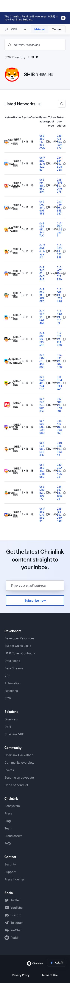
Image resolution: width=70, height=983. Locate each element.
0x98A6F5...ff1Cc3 (59, 317)
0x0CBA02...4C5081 (59, 470)
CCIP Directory (14, 57)
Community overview (19, 762)
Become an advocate (19, 777)
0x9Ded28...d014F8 (42, 207)
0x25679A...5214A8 (59, 295)
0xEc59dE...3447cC (42, 229)
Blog (7, 821)
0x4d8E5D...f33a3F (42, 339)
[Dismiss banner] (63, 18)
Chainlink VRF (14, 734)
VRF (7, 676)
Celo (10, 251)
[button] (62, 104)
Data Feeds (12, 661)
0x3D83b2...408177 (42, 492)
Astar (10, 163)
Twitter (15, 900)
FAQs (8, 843)
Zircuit (10, 492)
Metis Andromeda (10, 361)
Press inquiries (14, 879)
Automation (12, 683)
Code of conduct (16, 785)
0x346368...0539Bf (59, 251)
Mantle (10, 339)
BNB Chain (10, 229)
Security (10, 864)
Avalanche (10, 185)
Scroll (10, 448)
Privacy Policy (20, 975)
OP (11, 404)
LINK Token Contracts (19, 653)
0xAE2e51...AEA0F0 (42, 295)
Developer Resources (19, 638)
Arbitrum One (10, 141)
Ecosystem (12, 806)
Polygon (10, 426)
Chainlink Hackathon (18, 755)
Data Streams (13, 668)
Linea (10, 317)
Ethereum (10, 273)
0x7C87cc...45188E (42, 361)
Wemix (10, 470)
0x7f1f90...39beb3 (59, 229)
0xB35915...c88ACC (42, 141)
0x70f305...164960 (59, 339)
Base (10, 207)
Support (10, 872)
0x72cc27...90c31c (41, 404)
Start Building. (24, 19)
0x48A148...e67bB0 (59, 361)
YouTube (16, 908)
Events (9, 770)
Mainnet (39, 29)
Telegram (17, 923)
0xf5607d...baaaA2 (42, 251)
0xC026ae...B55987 (59, 207)
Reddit (14, 938)
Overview (11, 719)
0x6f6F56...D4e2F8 (59, 185)
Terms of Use (50, 975)
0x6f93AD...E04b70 (59, 141)
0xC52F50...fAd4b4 (42, 317)
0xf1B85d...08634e (59, 448)
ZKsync (10, 514)
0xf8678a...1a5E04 (59, 492)
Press (8, 813)
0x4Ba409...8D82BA (59, 163)
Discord (15, 915)
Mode (10, 383)
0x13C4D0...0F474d (59, 383)
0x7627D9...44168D (42, 426)
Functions (11, 691)
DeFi (7, 727)
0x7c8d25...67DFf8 (59, 404)
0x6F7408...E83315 (42, 448)
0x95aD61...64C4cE (42, 273)
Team (8, 828)
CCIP (8, 698)
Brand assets (13, 836)
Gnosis (10, 295)
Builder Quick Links (17, 646)
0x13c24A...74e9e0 (42, 470)
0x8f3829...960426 (59, 514)
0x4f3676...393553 (59, 426)
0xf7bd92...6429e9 (42, 163)
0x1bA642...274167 (42, 383)
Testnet (57, 29)
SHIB (34, 57)
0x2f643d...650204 (42, 185)
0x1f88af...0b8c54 (42, 514)
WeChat (15, 930)
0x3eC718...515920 (59, 273)
